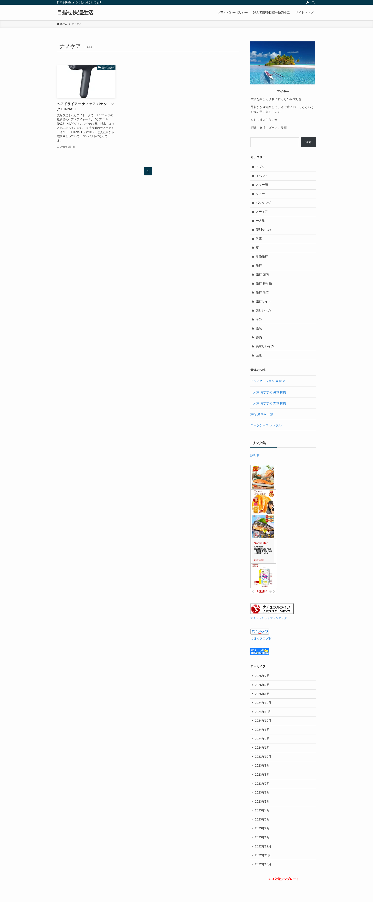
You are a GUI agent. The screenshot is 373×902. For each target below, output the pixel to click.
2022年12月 (263, 846)
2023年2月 (262, 828)
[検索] (313, 2)
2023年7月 (262, 783)
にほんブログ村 (261, 638)
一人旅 (260, 220)
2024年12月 (263, 702)
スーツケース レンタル (265, 425)
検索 (308, 142)
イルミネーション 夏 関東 (267, 381)
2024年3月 (262, 729)
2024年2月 (262, 738)
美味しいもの (265, 346)
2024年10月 (263, 720)
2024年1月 (262, 747)
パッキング (263, 202)
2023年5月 (262, 801)
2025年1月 (262, 694)
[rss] (307, 2)
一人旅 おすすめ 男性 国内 (268, 392)
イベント (262, 176)
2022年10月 (263, 864)
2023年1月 (262, 837)
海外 (259, 319)
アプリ (260, 166)
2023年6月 (262, 792)
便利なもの (263, 229)
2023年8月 (262, 774)
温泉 (259, 328)
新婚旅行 (262, 256)
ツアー (260, 193)
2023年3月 (262, 819)
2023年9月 (262, 765)
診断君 (254, 455)
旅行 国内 (262, 274)
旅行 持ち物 (264, 283)
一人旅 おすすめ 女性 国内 (268, 403)
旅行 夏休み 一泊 (261, 414)
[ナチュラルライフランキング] (272, 613)
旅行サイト (263, 301)
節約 (259, 337)
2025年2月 (262, 685)
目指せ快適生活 (75, 12)
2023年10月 (263, 756)
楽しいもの (263, 310)
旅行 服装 (262, 292)
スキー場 (262, 184)
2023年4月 (262, 810)
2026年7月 (262, 675)
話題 (259, 355)
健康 (259, 238)
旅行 (259, 265)
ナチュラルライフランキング (268, 618)
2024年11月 (263, 711)
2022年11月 (263, 855)
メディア (262, 211)
